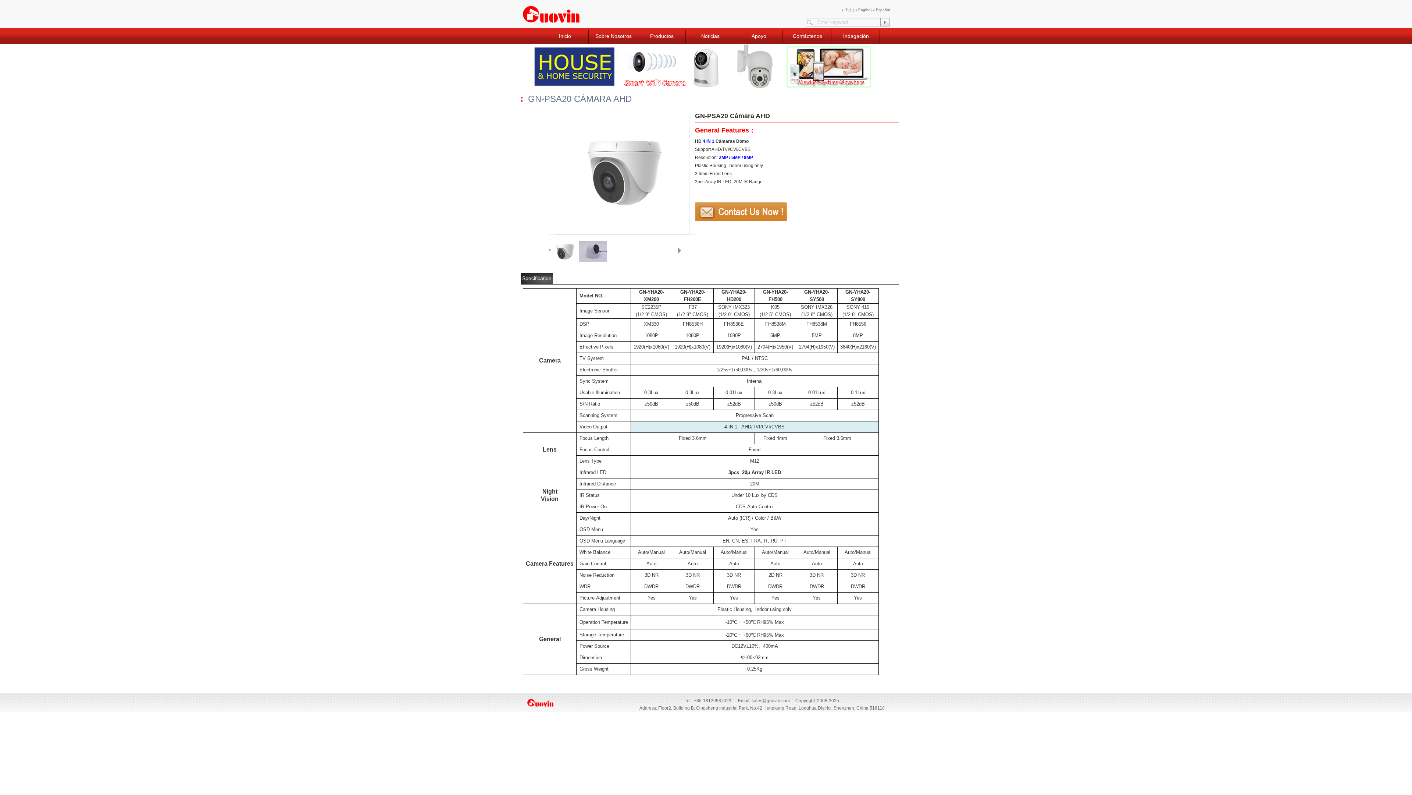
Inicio (565, 36)
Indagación (856, 36)
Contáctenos (807, 36)
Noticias (710, 36)
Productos (662, 36)
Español (881, 10)
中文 (847, 10)
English (863, 10)
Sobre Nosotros (613, 36)
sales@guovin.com (771, 700)
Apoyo (759, 36)
